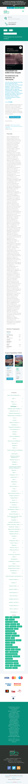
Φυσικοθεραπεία (13, 570)
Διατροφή (14, 431)
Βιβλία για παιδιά (13, 486)
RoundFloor (19, 782)
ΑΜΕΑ (14, 472)
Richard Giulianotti (9, 83)
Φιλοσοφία (14, 462)
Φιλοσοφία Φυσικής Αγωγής (13, 568)
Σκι (14, 552)
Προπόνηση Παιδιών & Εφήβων (14, 408)
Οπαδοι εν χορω (9, 368)
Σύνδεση (22, 7)
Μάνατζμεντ (14, 443)
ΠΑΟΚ (7, 651)
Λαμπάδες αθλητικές (13, 599)
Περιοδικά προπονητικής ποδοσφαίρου (15, 450)
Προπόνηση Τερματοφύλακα (14, 413)
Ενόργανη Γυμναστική (13, 495)
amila (11, 617)
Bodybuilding (14, 481)
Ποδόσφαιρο (7, 127)
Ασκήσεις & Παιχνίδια (13, 422)
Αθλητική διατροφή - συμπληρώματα (13, 576)
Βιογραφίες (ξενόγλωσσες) (14, 427)
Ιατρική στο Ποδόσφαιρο (14, 436)
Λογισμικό (13, 582)
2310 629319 (12, 24)
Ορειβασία (14, 536)
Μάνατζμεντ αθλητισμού (14, 522)
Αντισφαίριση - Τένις (13, 474)
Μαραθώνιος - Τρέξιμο (13, 526)
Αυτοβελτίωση (13, 477)
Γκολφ (13, 488)
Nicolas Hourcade (18, 82)
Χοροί (14, 563)
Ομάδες (20, 126)
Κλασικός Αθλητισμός (13, 514)
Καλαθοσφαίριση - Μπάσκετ (13, 509)
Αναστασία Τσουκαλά (17, 85)
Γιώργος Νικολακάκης (16, 87)
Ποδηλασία (14, 545)
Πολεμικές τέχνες (13, 547)
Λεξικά (14, 438)
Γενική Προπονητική (14, 429)
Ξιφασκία (14, 404)
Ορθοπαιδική (18, 649)
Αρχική (5, 30)
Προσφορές (16, 663)
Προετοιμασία (14, 453)
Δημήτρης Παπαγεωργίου (12, 89)
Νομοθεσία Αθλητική (13, 533)
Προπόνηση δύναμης (9, 658)
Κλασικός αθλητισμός (15, 635)
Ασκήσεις (7, 624)
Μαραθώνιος (18, 640)
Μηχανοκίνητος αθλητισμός (14, 529)
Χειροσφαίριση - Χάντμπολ (14, 561)
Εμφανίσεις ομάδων (13, 589)
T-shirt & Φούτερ (13, 612)
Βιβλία (11, 30)
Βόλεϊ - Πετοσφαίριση (9, 628)
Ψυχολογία (14, 464)
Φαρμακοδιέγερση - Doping (13, 566)
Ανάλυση (14, 420)
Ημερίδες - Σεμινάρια (13, 602)
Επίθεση (14, 434)
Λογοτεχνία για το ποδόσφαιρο (14, 440)
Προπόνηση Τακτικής (14, 411)
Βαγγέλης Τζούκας (10, 86)
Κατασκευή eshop (9, 782)
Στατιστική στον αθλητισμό (13, 554)
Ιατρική (13, 500)
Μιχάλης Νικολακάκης (10, 94)
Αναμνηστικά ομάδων (13, 579)
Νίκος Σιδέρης (14, 96)
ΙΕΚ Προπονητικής (13, 502)
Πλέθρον (8, 333)
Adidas (7, 617)
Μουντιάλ (7, 642)
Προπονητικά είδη (16, 656)
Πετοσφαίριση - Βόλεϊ (13, 540)
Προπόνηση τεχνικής (9, 663)
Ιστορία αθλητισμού (14, 507)
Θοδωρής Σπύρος (9, 92)
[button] (20, 47)
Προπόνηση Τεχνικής (14, 459)
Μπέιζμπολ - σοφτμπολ (13, 531)
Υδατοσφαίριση (14, 559)
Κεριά (15, 633)
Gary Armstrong (9, 82)
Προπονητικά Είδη (12, 586)
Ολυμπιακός (8, 649)
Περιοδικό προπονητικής (13, 651)
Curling (13, 484)
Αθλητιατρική (12, 619)
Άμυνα (14, 417)
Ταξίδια (13, 556)
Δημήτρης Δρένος (9, 89)
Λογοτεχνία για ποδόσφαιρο (10, 640)
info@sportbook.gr (20, 762)
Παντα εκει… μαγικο (17, 369)
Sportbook (7, 775)
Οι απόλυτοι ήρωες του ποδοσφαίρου (11, 647)
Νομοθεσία (14, 445)
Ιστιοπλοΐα (14, 504)
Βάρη (14, 479)
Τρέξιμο (7, 665)
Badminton (14, 470)
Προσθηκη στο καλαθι (15, 117)
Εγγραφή (17, 7)
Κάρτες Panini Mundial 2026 (13, 395)
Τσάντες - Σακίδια (13, 608)
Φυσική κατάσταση (17, 665)
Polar (7, 619)
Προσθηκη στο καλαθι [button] (12, 378)
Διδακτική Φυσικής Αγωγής (13, 493)
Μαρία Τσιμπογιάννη (17, 93)
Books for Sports (16, 617)
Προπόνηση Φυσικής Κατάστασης (14, 415)
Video (13, 398)
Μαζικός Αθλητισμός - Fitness (13, 524)
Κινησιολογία (13, 511)
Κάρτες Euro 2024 (13, 595)
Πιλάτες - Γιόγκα (13, 543)
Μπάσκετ (12, 642)
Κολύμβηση (13, 520)
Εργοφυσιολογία (14, 497)
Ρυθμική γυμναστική (14, 549)
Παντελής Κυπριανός (10, 97)
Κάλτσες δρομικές (13, 592)
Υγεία (11, 665)
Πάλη (14, 538)
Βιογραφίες (14, 424)
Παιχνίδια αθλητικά (13, 605)
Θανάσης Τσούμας (17, 90)
